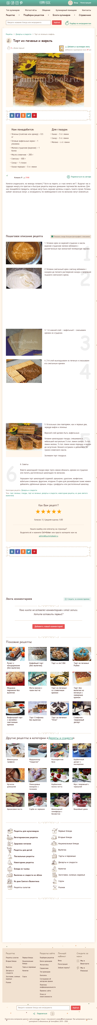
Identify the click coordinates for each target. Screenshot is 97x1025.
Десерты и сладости (29, 490)
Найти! (57, 23)
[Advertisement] (48, 212)
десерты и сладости (49, 493)
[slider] (48, 511)
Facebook (17, 115)
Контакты (86, 10)
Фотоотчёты (31, 10)
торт (11, 493)
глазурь (24, 493)
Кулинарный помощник (66, 10)
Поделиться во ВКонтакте (12, 115)
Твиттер (28, 115)
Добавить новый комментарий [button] (49, 626)
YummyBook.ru (44, 2)
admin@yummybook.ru (48, 536)
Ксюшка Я (18, 178)
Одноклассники (23, 115)
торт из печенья (34, 493)
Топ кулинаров (13, 10)
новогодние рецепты (66, 493)
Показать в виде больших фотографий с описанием (72, 236)
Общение (46, 10)
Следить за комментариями (78, 599)
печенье (17, 493)
